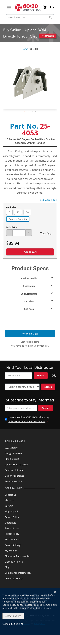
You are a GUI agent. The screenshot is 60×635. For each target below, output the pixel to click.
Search (40, 375)
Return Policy (12, 517)
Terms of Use (12, 528)
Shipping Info (12, 511)
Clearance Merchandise (17, 556)
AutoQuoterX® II (13, 481)
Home (25, 48)
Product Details (29, 278)
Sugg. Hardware (29, 294)
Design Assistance (14, 475)
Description (29, 286)
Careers (9, 505)
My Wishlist (11, 550)
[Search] (50, 17)
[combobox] (30, 17)
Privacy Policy (12, 533)
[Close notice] (55, 592)
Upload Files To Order (16, 464)
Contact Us (10, 494)
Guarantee (10, 522)
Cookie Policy (9, 604)
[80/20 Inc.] (27, 7)
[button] (24, 111)
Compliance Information (18, 572)
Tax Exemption (12, 539)
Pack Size (11, 207)
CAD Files (29, 301)
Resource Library (14, 470)
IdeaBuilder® (12, 458)
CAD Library (11, 447)
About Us (10, 500)
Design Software (13, 453)
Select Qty (11, 227)
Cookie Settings (13, 545)
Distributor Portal (14, 561)
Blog (7, 567)
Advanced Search (14, 578)
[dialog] (30, 611)
